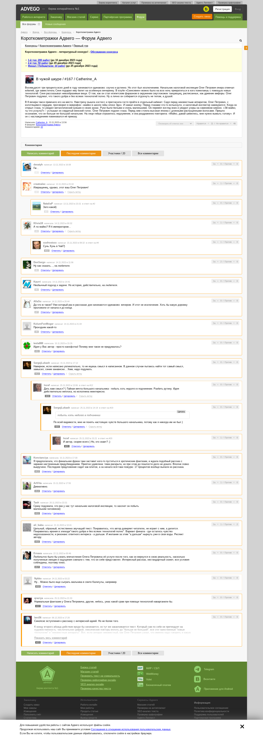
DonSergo (39, 262)
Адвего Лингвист (204, 3)
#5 (36, 270)
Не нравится (222, 123)
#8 (36, 332)
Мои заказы (30, 708)
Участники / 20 (116, 153)
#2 (36, 192)
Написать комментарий (40, 153)
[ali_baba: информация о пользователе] (27, 527)
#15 (37, 513)
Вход (238, 9)
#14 (37, 491)
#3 (46, 211)
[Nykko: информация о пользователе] (27, 580)
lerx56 (37, 617)
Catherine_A (41, 122)
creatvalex (39, 184)
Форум (140, 17)
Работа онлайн (88, 704)
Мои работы (87, 708)
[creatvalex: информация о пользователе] (27, 186)
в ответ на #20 (105, 438)
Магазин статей (76, 17)
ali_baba (39, 525)
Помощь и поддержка (228, 17)
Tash (36, 502)
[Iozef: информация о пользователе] (37, 387)
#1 (36, 172)
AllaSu (37, 301)
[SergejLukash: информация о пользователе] (27, 365)
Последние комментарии (81, 153)
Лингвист (146, 717)
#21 (67, 446)
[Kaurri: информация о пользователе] (27, 284)
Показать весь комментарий (50, 637)
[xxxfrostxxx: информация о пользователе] (36, 245)
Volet (149, 679)
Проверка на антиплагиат (154, 3)
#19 (47, 396)
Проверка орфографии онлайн (98, 680)
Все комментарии (148, 153)
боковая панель (246, 48)
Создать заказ (202, 16)
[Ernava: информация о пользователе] (27, 555)
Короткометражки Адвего (55, 45)
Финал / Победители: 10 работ (46, 65)
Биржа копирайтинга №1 (63, 8)
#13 (37, 471)
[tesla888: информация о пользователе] (27, 345)
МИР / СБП (152, 668)
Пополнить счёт (32, 714)
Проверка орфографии (229, 3)
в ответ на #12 (86, 385)
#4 (36, 231)
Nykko (38, 578)
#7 (36, 312)
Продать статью (89, 711)
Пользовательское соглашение (211, 708)
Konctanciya (41, 457)
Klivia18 (38, 223)
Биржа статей (88, 667)
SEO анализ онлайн (92, 684)
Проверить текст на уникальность (100, 675)
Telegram (209, 669)
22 (42, 127)
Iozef (47, 385)
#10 (47, 250)
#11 (37, 351)
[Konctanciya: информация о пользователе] (27, 460)
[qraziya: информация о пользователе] (27, 600)
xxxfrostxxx (50, 242)
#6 (36, 290)
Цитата (181, 411)
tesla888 (38, 343)
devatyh (38, 164)
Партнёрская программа (118, 17)
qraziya (38, 598)
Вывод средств (88, 717)
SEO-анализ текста (181, 3)
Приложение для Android (218, 688)
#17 (37, 567)
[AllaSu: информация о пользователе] (27, 303)
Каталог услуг (129, 3)
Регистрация (222, 9)
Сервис (94, 17)
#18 (38, 586)
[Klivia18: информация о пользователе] (27, 225)
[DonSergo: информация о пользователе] (27, 264)
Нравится (201, 123)
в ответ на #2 (88, 204)
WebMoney (152, 673)
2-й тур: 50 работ (38, 63)
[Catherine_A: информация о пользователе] (29, 79)
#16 (37, 541)
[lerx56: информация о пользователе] (27, 619)
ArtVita (38, 483)
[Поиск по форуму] (240, 40)
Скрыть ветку (74, 192)
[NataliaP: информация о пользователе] (36, 205)
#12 (37, 374)
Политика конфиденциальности (211, 711)
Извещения (30, 711)
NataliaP (48, 203)
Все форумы (29, 24)
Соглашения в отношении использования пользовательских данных (131, 729)
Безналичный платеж (158, 685)
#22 (38, 606)
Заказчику (56, 17)
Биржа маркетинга (108, 3)
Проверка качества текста (95, 688)
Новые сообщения (55, 24)
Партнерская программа (207, 717)
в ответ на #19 (106, 408)
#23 (38, 642)
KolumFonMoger (44, 323)
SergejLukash (42, 362)
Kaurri (37, 281)
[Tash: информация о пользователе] (27, 504)
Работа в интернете (33, 17)
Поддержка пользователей (209, 714)
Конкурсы (31, 45)
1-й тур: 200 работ (39, 60)
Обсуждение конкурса (104, 51)
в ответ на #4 (92, 243)
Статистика (30, 717)
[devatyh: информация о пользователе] (27, 166)
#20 (57, 426)
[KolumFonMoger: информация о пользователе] (27, 325)
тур (81, 45)
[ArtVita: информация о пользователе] (27, 485)
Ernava (38, 553)
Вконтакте (209, 679)
